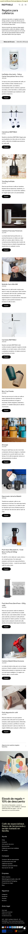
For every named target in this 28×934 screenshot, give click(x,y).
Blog (3, 885)
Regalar (6, 97)
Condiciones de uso (7, 915)
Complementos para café (9, 861)
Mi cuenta (4, 850)
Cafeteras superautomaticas (9, 865)
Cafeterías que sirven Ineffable (10, 848)
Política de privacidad (7, 912)
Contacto (4, 842)
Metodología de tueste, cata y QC (11, 879)
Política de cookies (6, 913)
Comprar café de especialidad (10, 859)
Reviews (4, 900)
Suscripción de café (7, 867)
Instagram (4, 894)
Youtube (4, 898)
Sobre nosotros (6, 877)
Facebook (4, 896)
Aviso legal (4, 910)
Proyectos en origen (7, 883)
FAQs (3, 840)
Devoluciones (5, 846)
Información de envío (8, 844)
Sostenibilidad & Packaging (9, 881)
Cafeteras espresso (7, 863)
